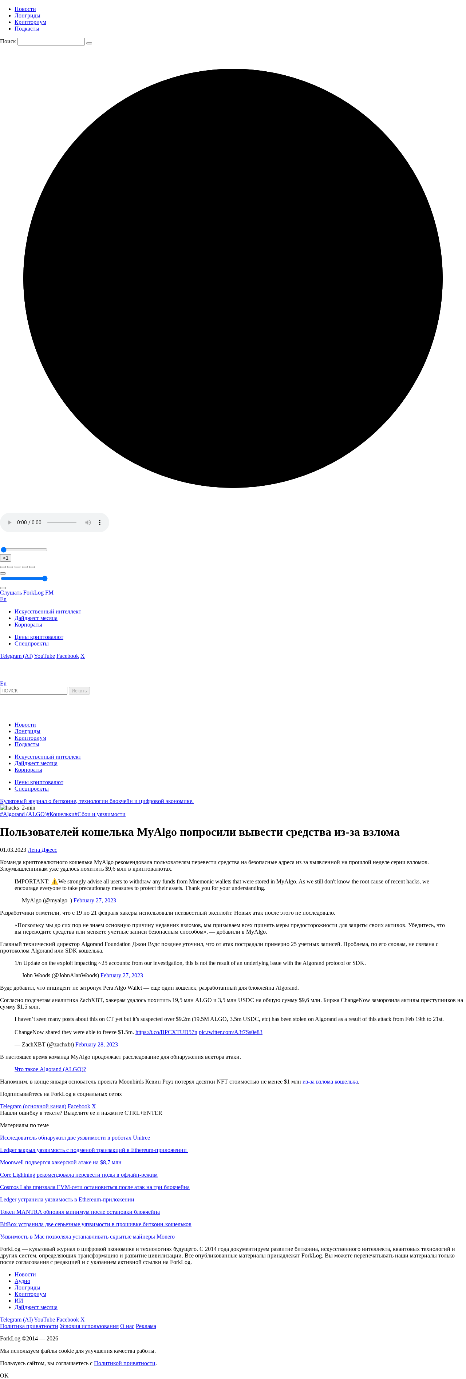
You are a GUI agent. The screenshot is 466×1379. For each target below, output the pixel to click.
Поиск (8, 41)
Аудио (22, 1281)
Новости (25, 9)
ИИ (19, 1300)
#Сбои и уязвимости (100, 814)
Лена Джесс (42, 850)
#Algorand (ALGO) (23, 814)
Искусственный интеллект (48, 611)
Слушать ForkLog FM (27, 592)
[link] (19, 677)
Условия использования (89, 1326)
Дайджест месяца (36, 618)
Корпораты (28, 624)
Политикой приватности (124, 1363)
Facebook (67, 656)
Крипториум (30, 22)
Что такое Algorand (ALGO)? (50, 1069)
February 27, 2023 (95, 900)
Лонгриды (27, 15)
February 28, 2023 (96, 1044)
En (3, 599)
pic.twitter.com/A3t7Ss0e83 (230, 1032)
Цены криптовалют (39, 637)
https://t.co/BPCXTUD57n (166, 1032)
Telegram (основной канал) (33, 1106)
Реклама (146, 1326)
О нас (127, 1326)
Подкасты (27, 28)
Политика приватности (29, 1326)
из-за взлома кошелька (330, 1081)
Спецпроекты (32, 643)
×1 (5, 558)
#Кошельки (61, 814)
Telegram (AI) (16, 656)
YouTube (44, 656)
